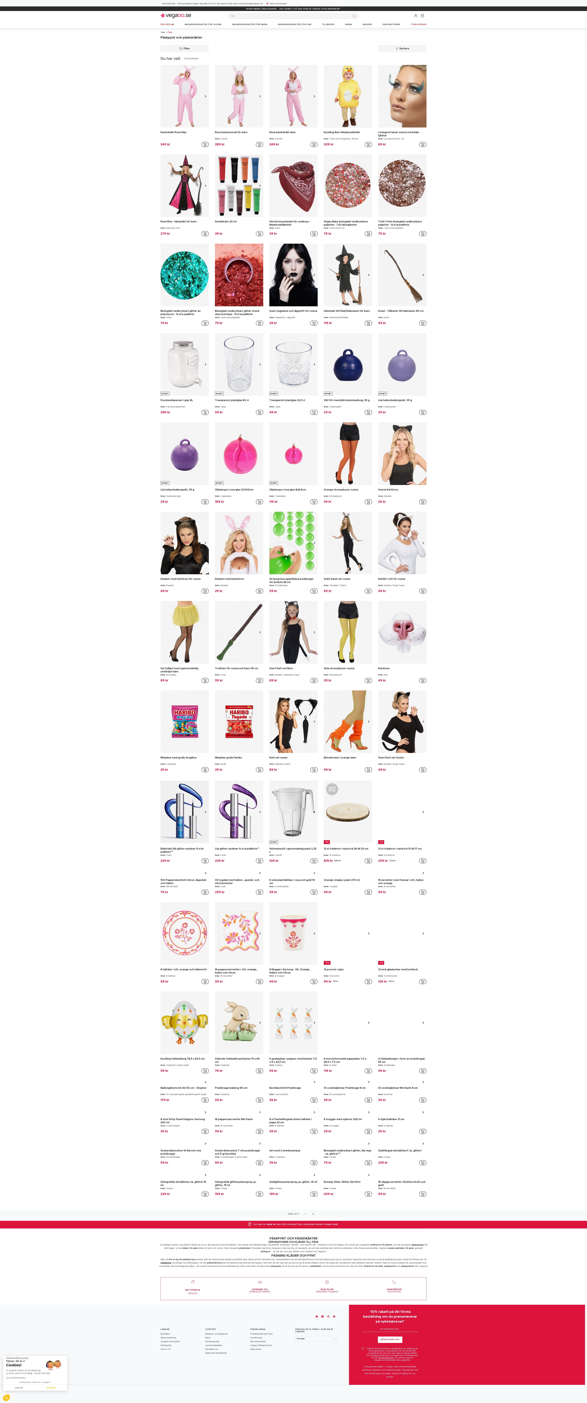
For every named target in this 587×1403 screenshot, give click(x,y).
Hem (163, 32)
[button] (416, 15)
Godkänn (51, 1387)
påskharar (166, 1321)
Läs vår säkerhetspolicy (16, 1378)
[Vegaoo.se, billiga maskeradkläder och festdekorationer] (176, 16)
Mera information (278, 4)
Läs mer (19, 1387)
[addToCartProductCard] (205, 144)
